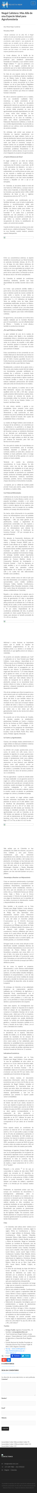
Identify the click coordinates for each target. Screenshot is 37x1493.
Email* (3, 1408)
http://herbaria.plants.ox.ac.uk (15, 1351)
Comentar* (5, 1379)
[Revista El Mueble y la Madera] (12, 4)
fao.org (8, 1349)
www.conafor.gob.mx (18, 1349)
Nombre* (4, 1398)
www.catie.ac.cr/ (11, 1353)
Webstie (4, 1418)
